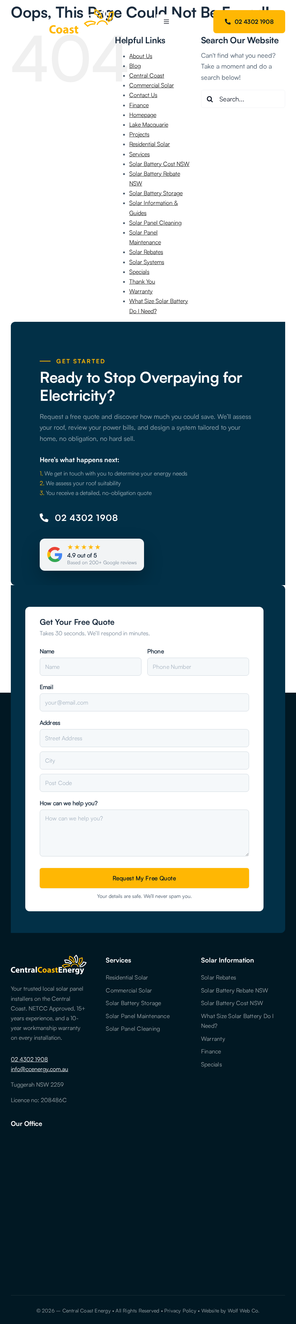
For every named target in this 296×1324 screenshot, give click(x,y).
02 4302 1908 (29, 1059)
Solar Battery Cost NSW (159, 163)
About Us (140, 56)
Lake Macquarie (148, 124)
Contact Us (143, 94)
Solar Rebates (146, 251)
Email (46, 687)
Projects (139, 134)
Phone (155, 651)
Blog (135, 65)
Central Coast (146, 75)
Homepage (142, 114)
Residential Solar (149, 144)
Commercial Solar (151, 85)
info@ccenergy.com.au (39, 1069)
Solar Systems (146, 262)
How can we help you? (68, 803)
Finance (139, 105)
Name (47, 651)
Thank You (142, 281)
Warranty (141, 291)
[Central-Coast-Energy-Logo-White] (65, 10)
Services (139, 154)
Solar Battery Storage (156, 193)
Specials (139, 271)
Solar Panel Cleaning (155, 222)
